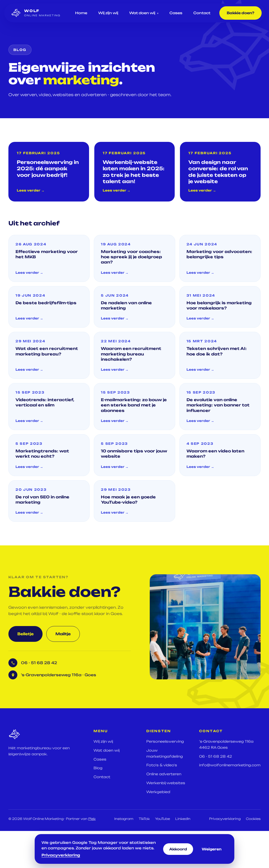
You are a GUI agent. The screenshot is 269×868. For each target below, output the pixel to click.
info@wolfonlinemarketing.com (230, 765)
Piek (92, 819)
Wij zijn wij (108, 13)
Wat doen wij (143, 13)
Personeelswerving (165, 741)
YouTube (162, 819)
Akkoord (178, 849)
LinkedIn (182, 819)
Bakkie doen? (240, 13)
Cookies (253, 819)
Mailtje (63, 634)
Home (81, 13)
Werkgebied (158, 792)
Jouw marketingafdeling (164, 753)
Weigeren (211, 849)
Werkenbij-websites (165, 783)
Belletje (25, 634)
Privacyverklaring (225, 819)
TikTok (144, 819)
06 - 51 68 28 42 (215, 756)
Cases (175, 13)
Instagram (123, 819)
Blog (98, 768)
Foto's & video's (161, 765)
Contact (201, 13)
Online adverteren (163, 774)
